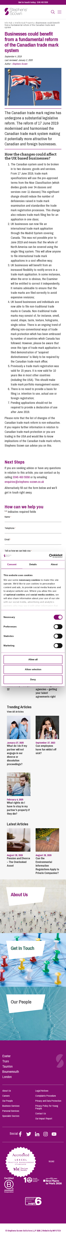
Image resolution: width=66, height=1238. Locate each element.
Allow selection (33, 669)
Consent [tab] (11, 564)
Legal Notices (41, 1090)
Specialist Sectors (10, 1116)
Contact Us (40, 1113)
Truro (5, 1061)
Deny (33, 679)
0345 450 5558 (42, 2)
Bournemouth (10, 1071)
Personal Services (10, 1111)
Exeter (6, 1056)
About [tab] (54, 564)
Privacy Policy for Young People (46, 1107)
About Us (6, 1090)
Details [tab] (33, 564)
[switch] (58, 626)
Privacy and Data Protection (48, 1100)
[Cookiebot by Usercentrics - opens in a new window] (49, 556)
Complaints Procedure (45, 1095)
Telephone (10, 528)
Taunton (7, 1066)
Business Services (10, 1105)
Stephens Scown (19, 63)
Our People (7, 1100)
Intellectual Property (24, 22)
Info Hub (8, 22)
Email (8, 539)
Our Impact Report (43, 1118)
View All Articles (15, 711)
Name (8, 516)
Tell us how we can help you (18, 550)
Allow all (33, 659)
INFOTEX (56, 1230)
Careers (6, 1095)
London (7, 1076)
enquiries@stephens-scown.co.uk (24, 482)
